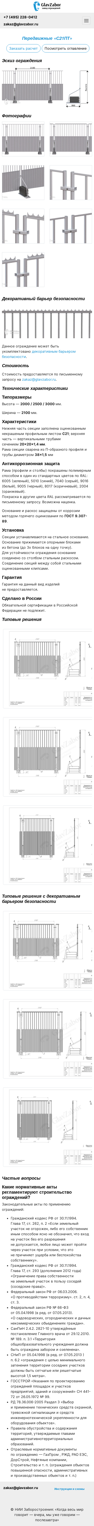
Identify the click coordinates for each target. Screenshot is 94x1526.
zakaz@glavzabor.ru (20, 24)
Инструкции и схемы (69, 1489)
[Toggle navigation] (86, 20)
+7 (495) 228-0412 (20, 17)
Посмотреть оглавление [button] (66, 48)
